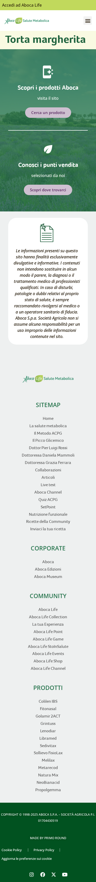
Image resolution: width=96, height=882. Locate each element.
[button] (87, 20)
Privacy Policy (44, 850)
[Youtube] (64, 874)
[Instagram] (31, 874)
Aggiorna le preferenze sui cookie (27, 858)
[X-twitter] (53, 874)
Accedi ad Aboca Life (22, 5)
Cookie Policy (12, 850)
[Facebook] (42, 874)
